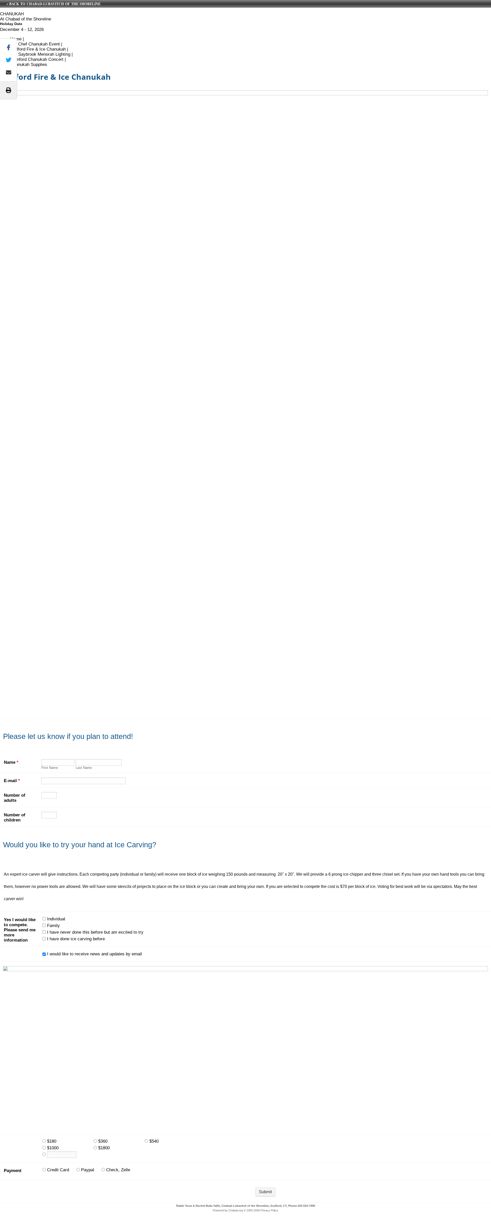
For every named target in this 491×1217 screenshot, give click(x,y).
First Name (49, 768)
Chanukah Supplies (28, 64)
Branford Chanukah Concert (36, 59)
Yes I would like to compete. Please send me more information (20, 930)
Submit (265, 1191)
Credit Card (58, 1169)
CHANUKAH (12, 13)
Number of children (14, 817)
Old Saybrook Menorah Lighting (40, 54)
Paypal (87, 1169)
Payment (12, 1170)
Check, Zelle (118, 1169)
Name (11, 762)
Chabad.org (235, 1210)
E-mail (12, 780)
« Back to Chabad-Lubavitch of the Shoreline (53, 3)
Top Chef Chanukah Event (35, 44)
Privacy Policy (269, 1210)
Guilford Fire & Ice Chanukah (38, 49)
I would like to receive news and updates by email (94, 954)
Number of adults (14, 798)
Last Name (84, 768)
